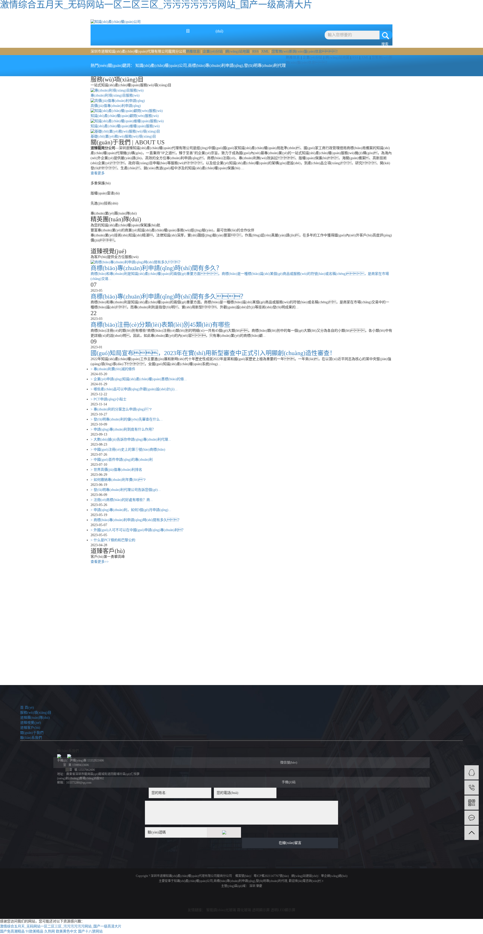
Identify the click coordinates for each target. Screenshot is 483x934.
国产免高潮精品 (12, 931)
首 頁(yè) (156, 17)
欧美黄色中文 (66, 931)
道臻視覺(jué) (250, 17)
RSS (255, 51)
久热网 (49, 931)
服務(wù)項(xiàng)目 (187, 19)
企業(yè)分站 (213, 51)
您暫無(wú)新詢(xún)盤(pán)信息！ (306, 51)
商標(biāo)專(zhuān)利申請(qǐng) (215, 65)
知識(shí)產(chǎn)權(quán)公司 (161, 65)
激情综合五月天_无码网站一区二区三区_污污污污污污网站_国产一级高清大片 (61, 926)
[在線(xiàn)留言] (471, 818)
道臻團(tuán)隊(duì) (219, 19)
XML (265, 51)
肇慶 (259, 886)
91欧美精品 (34, 931)
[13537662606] (471, 787)
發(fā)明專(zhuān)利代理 (265, 65)
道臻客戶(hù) (282, 17)
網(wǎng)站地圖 (237, 51)
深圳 (252, 886)
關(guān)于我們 (313, 17)
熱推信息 (193, 51)
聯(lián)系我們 (345, 17)
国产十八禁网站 (90, 931)
